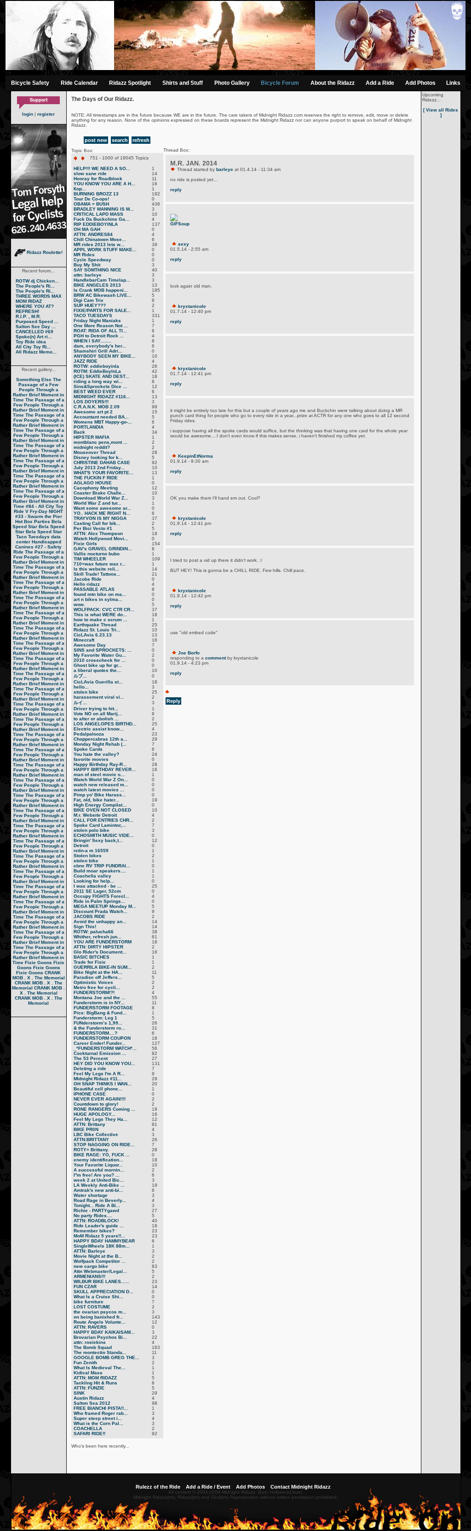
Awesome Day (90, 645)
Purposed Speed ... (37, 321)
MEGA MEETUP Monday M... (105, 906)
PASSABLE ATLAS (94, 589)
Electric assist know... (99, 728)
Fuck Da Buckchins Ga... (101, 219)
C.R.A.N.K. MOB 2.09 (97, 406)
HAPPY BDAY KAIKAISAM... (104, 1332)
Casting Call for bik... (97, 523)
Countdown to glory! (96, 1104)
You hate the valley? (96, 754)
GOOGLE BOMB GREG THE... (106, 1357)
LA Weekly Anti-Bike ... (99, 1185)
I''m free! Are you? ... (97, 1175)
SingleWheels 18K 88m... (102, 1245)
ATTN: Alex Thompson (98, 533)
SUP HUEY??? (90, 305)
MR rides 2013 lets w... (99, 244)
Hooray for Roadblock (98, 178)
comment (215, 657)
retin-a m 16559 (91, 850)
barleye (224, 169)
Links (453, 83)
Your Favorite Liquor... (98, 1164)
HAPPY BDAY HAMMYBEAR (104, 1240)
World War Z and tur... (97, 503)
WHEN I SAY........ (92, 340)
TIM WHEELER (90, 558)
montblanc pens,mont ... (100, 442)
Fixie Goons (38, 962)
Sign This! (85, 926)
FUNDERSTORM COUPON (102, 1038)
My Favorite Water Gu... (100, 655)
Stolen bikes (88, 855)
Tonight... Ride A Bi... (97, 1205)
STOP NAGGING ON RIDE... (104, 1144)
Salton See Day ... (36, 326)
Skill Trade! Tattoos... (97, 574)
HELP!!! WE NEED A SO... (102, 168)
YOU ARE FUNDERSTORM (103, 941)
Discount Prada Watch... (100, 911)
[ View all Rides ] (440, 112)
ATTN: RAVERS (90, 1327)
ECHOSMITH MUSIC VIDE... (104, 835)
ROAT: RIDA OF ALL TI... (100, 330)
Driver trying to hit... (96, 708)
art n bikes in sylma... (98, 599)
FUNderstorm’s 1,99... (98, 1022)
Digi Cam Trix (88, 300)
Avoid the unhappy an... (100, 921)
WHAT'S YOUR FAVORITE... (103, 472)
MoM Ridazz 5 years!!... (99, 1235)
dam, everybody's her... (100, 345)
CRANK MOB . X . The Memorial (38, 975)
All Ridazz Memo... (36, 351)
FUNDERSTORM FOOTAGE (103, 1007)
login (27, 114)
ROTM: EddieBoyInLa (97, 371)
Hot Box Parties (32, 521)
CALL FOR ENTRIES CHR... (103, 820)
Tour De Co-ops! (91, 198)
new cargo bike (91, 1266)
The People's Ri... (35, 286)
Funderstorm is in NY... (99, 1002)
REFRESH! (27, 311)
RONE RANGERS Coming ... (104, 1109)
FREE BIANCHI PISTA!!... (101, 1408)
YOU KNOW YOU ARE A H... (104, 183)
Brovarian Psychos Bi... (100, 1337)
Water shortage (91, 1195)
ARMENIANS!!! (89, 1276)
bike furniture (88, 1301)
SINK (79, 1393)
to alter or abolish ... (96, 718)
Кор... (80, 188)
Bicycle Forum (280, 83)
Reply (173, 701)
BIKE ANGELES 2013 (97, 285)
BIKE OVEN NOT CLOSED (102, 810)
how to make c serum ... (100, 619)
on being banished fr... (98, 1316)
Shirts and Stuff (182, 83)
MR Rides (84, 254)
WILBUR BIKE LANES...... (101, 1281)
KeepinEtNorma (195, 456)
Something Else (34, 379)
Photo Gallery (232, 83)
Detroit (81, 845)
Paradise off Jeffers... (98, 977)
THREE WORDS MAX (39, 296)
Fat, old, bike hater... (96, 799)
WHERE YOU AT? (35, 306)
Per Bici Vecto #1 (93, 528)
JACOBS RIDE (89, 916)
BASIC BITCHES (91, 957)
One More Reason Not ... (101, 325)
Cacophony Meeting (96, 487)
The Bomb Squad (93, 1347)
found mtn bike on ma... (100, 594)
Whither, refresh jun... (97, 936)
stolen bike (86, 692)
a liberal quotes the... (97, 670)
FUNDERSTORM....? (95, 1033)
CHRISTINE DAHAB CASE (102, 462)
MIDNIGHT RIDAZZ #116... (102, 396)
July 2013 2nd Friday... (99, 467)
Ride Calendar (79, 83)
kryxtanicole (192, 306)
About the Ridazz (332, 83)
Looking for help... (94, 880)
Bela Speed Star (37, 524)
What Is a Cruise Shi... (98, 1296)
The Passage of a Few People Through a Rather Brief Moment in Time (38, 389)
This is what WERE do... (100, 614)
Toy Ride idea (31, 341)
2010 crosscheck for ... (100, 660)
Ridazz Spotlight (130, 83)
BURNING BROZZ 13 (96, 193)
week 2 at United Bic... (99, 1180)
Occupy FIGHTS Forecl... (101, 896)
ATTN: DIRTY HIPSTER (98, 946)
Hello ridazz (87, 584)
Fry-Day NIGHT (46, 511)
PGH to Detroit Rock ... (99, 335)
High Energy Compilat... (100, 804)
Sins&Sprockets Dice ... (100, 386)
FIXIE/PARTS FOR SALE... (102, 310)
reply (176, 189)
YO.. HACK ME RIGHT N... (102, 513)
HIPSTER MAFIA (91, 437)
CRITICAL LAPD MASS (98, 214)
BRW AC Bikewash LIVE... (103, 295)
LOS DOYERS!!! (91, 401)
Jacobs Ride (88, 579)
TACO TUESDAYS (93, 315)
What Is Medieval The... (100, 1367)
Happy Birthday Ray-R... (100, 764)
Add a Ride (380, 83)
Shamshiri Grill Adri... (98, 350)
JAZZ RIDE (86, 361)
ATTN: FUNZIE (89, 1387)
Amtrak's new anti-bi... (98, 1190)
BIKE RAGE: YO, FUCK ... (102, 1154)
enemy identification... (98, 1159)
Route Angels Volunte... (100, 1322)
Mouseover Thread (94, 452)
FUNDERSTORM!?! (94, 992)
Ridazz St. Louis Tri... (97, 629)
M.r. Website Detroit (95, 815)
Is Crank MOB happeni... (101, 290)
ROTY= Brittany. (91, 1149)
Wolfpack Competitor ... (100, 1261)
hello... (81, 686)
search (120, 140)
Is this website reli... (96, 568)
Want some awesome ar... (102, 508)
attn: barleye (88, 274)
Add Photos (420, 83)
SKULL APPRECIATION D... (103, 1291)
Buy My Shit (87, 264)
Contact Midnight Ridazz (300, 1487)
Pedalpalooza (89, 733)
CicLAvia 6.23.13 (93, 634)
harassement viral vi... (99, 697)
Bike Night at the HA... (98, 972)
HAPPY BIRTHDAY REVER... (105, 769)
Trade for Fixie (90, 962)
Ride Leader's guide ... (99, 1225)
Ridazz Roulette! (44, 252)
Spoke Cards (88, 749)
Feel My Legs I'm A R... (99, 1073)
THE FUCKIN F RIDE (96, 477)
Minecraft (84, 639)
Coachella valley (92, 875)
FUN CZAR (85, 1286)
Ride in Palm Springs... (99, 901)
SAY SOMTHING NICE (97, 269)
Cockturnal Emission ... (100, 1053)
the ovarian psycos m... (100, 1311)
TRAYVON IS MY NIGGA (100, 518)
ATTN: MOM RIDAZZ (95, 1377)
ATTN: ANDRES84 (93, 234)
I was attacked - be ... (97, 886)
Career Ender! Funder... (100, 1043)
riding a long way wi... (98, 381)
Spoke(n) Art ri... (34, 336)
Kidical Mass (88, 1372)
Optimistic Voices (93, 982)
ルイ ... (80, 702)
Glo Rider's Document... (100, 951)
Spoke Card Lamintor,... (100, 825)
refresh (140, 140)
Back (79, 432)
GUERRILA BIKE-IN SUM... (103, 967)
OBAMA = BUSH (91, 203)
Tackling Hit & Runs (95, 1382)
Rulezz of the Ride (158, 1487)
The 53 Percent (91, 1058)
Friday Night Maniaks (97, 320)
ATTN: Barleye (89, 1251)
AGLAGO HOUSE (93, 482)
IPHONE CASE (90, 1093)
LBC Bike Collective (96, 1134)
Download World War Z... (101, 498)
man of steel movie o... (99, 774)
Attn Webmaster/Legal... (100, 1271)
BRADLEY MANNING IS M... (104, 209)
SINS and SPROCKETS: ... (103, 650)
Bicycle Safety (30, 83)
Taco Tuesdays (33, 536)
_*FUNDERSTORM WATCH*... (105, 1048)
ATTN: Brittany (89, 1124)
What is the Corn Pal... (98, 1423)
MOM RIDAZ (29, 301)
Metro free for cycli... (97, 987)
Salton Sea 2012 (92, 1403)
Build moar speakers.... (100, 870)
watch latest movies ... (99, 789)
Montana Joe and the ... (100, 997)
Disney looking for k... (98, 457)
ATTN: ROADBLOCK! (96, 1220)
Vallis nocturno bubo (97, 553)
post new (96, 140)
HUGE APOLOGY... (94, 1114)
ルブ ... (80, 675)
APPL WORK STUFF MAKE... (105, 249)
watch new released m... (101, 784)
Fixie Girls (85, 543)
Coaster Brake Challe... (100, 492)
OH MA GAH (87, 229)
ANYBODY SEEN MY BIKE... (105, 356)
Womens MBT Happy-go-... (103, 421)
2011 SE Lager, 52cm (97, 891)
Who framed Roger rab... (101, 1413)
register (46, 114)
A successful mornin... (99, 1169)
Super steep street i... (98, 1418)
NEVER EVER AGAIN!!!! (100, 1098)
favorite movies (91, 759)
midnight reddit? (92, 447)
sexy (183, 244)
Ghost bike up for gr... (98, 665)
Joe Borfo (189, 652)
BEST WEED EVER (94, 391)
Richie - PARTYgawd (96, 1210)
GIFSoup (180, 223)
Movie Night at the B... (98, 1256)
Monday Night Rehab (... (100, 744)
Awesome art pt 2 (93, 411)
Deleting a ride (90, 1068)
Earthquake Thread (95, 624)
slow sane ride (90, 173)
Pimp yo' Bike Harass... (100, 794)
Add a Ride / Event (208, 1487)
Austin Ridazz (89, 1398)
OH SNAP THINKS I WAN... (103, 1083)
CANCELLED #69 (34, 331)
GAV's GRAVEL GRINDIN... (103, 548)
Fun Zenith (85, 1362)
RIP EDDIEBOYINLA (96, 224)
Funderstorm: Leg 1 (95, 1017)
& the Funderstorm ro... (99, 1027)
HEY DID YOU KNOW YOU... (104, 1063)
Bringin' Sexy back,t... (98, 840)
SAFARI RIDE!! (89, 1433)
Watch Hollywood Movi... (101, 538)
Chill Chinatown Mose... (100, 239)
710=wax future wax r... (100, 563)
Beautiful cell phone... (98, 1088)
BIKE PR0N (86, 1129)
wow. (79, 604)
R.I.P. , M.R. (28, 316)
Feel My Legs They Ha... (100, 1119)
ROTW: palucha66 (94, 931)
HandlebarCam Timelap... (102, 280)
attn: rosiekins (90, 1342)
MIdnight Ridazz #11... (98, 1078)
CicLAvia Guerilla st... (98, 681)
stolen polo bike (91, 830)
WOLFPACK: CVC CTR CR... (104, 609)
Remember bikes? (94, 1230)
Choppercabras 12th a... (100, 739)
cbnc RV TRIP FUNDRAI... (102, 865)
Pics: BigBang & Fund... (100, 1012)
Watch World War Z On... (101, 779)
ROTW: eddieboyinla (96, 366)
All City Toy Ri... (33, 346)
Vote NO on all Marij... (98, 713)
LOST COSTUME (92, 1306)
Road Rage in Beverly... (100, 1200)
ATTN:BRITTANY (91, 1139)
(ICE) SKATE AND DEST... (101, 376)
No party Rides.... (93, 1215)
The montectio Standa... (100, 1352)
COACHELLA (88, 1428)
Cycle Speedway (92, 259)
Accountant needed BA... (101, 416)
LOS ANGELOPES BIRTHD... (105, 723)
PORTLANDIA (88, 427)
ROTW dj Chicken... (37, 280)
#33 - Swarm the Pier (38, 516)
